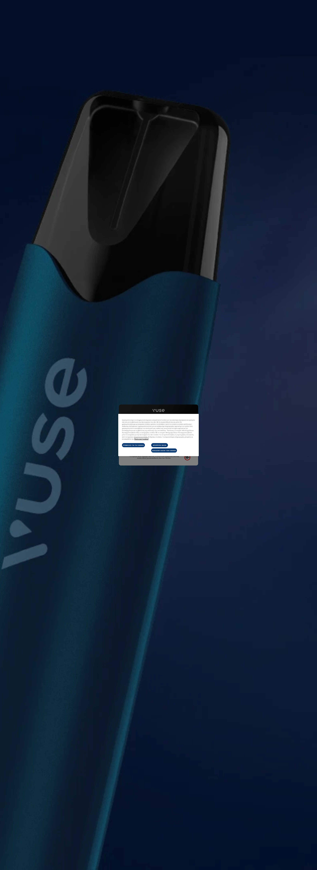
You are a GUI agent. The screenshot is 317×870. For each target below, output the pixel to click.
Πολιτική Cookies (141, 439)
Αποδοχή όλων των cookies (164, 450)
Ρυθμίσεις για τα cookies (133, 445)
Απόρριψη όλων (159, 445)
